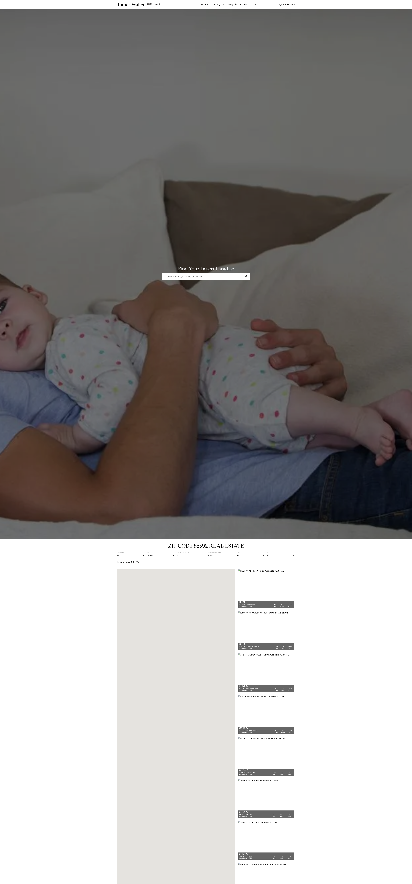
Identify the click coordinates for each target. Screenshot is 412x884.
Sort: (148, 552)
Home (204, 4)
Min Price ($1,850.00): (183, 552)
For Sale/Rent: (121, 552)
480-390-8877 (287, 4)
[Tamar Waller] (131, 7)
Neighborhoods (237, 4)
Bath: (268, 552)
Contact (256, 4)
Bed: (238, 552)
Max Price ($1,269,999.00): (214, 552)
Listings (218, 4)
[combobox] (131, 555)
